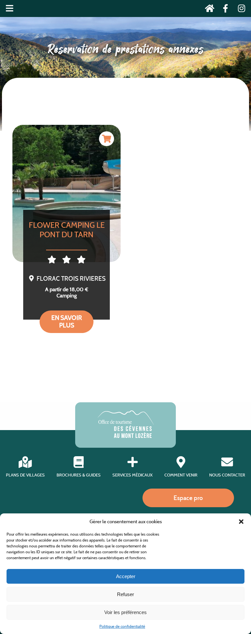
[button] (241, 521)
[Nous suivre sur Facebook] (223, 10)
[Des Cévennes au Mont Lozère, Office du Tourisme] (126, 436)
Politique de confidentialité (122, 626)
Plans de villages (25, 475)
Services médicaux (132, 475)
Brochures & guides (79, 475)
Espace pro (188, 498)
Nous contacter (227, 475)
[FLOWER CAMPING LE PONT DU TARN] (66, 193)
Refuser (125, 594)
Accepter (125, 576)
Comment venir (180, 475)
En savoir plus (66, 321)
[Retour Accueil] (207, 10)
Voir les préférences (125, 612)
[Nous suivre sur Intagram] (239, 10)
